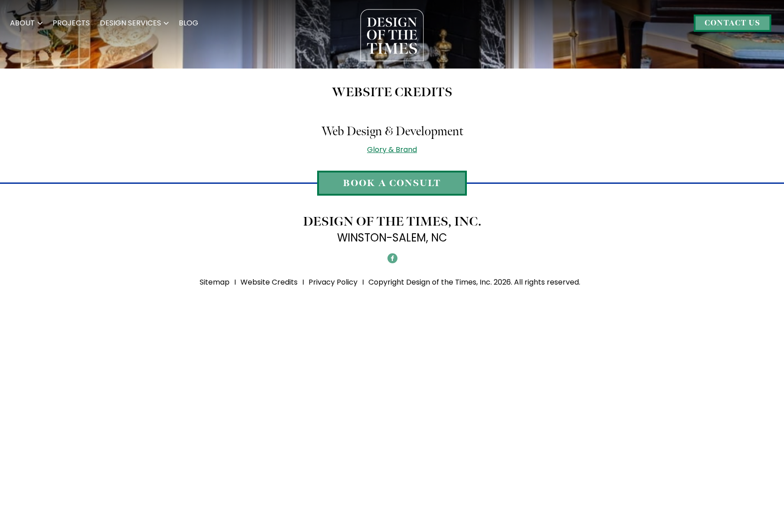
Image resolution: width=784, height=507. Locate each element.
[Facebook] (392, 258)
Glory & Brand (392, 149)
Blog (188, 23)
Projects (71, 23)
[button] (26, 23)
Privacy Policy (333, 282)
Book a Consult (392, 183)
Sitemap (215, 282)
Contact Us (732, 23)
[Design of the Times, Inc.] (392, 34)
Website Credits (269, 282)
